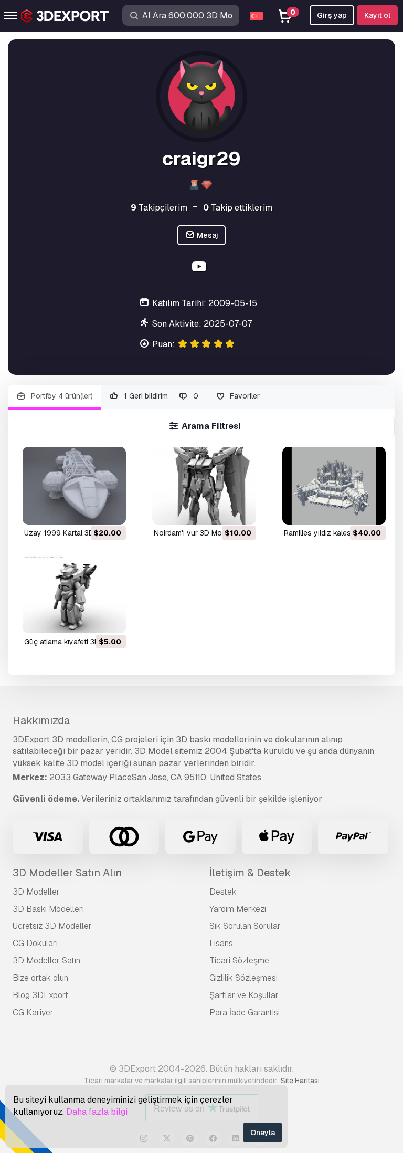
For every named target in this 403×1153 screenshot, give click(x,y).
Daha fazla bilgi (97, 1111)
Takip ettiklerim (237, 207)
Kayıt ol (377, 15)
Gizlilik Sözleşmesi (243, 977)
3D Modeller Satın (46, 960)
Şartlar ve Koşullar (244, 995)
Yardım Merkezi (237, 909)
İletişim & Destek (250, 872)
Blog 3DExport (40, 995)
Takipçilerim (159, 207)
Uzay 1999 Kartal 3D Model (70, 533)
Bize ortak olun (40, 977)
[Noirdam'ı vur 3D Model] (204, 486)
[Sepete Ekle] (89, 510)
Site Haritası (300, 1080)
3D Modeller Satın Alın (67, 872)
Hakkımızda (41, 720)
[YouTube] (200, 268)
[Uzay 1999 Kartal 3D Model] (74, 486)
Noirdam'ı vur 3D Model (193, 533)
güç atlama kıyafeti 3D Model (73, 641)
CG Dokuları (35, 943)
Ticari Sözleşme (239, 960)
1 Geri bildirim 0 (160, 396)
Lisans (221, 943)
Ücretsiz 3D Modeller (52, 925)
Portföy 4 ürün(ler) (61, 396)
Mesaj (206, 235)
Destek (223, 891)
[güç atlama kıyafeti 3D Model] (74, 594)
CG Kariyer (33, 1012)
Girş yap (332, 15)
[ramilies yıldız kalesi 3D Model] (334, 486)
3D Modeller (36, 891)
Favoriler (244, 396)
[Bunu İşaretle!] (110, 510)
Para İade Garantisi (244, 1012)
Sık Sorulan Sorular (245, 925)
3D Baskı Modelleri (48, 909)
